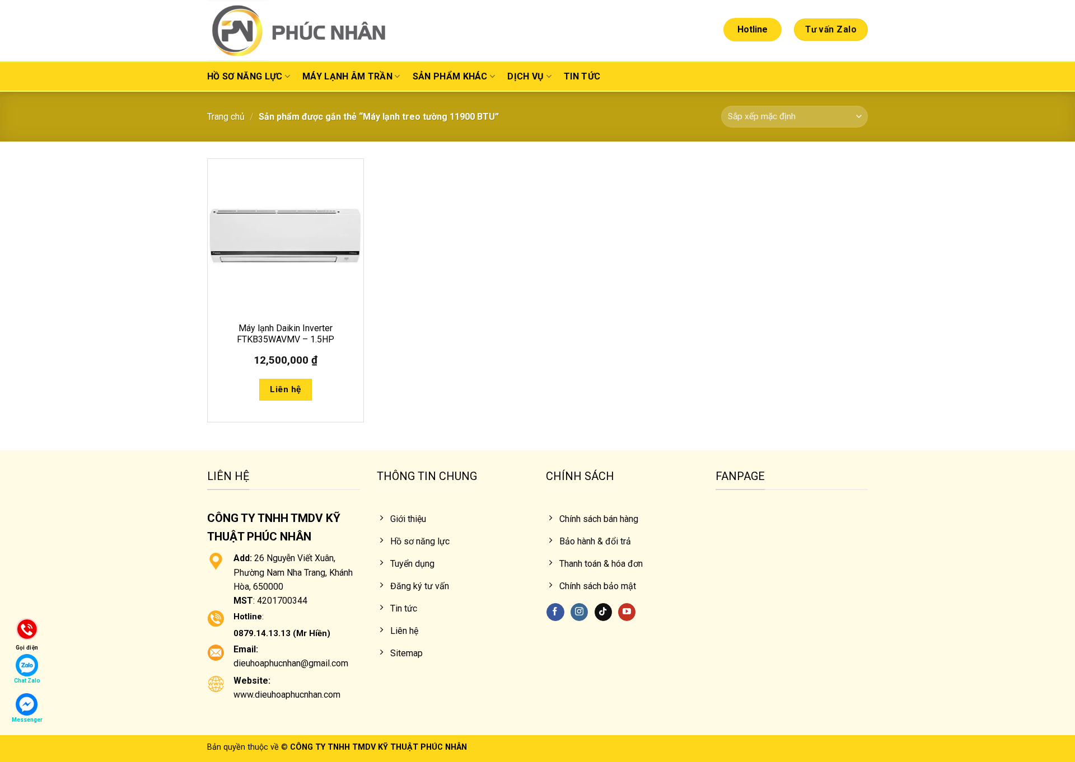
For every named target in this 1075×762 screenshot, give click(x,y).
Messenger (27, 720)
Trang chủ (226, 116)
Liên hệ (285, 389)
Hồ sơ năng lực (244, 76)
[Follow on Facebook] (555, 612)
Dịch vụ (525, 76)
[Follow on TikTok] (603, 612)
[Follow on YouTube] (626, 612)
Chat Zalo (27, 681)
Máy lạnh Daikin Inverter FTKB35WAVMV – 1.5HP (285, 334)
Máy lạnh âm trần (347, 76)
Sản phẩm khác (450, 76)
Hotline (752, 29)
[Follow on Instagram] (579, 612)
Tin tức (582, 76)
